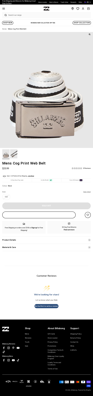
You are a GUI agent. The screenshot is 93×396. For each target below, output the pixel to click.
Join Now (31, 176)
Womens (28, 338)
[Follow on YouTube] (18, 347)
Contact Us (74, 342)
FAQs (72, 346)
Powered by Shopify (84, 390)
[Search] (4, 15)
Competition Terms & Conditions (55, 351)
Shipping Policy (76, 334)
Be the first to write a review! (46, 306)
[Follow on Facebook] (3, 347)
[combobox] (49, 15)
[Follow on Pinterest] (13, 347)
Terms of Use (53, 369)
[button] (3, 8)
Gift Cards (51, 334)
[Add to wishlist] (88, 215)
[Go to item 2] (13, 154)
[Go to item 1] (6, 154)
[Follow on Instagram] (8, 347)
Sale (26, 346)
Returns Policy (75, 338)
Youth (27, 342)
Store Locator (53, 338)
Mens (27, 334)
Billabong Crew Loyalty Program (56, 357)
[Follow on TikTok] (3, 351)
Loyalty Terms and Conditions (54, 363)
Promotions (52, 346)
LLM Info (73, 350)
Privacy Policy (53, 342)
